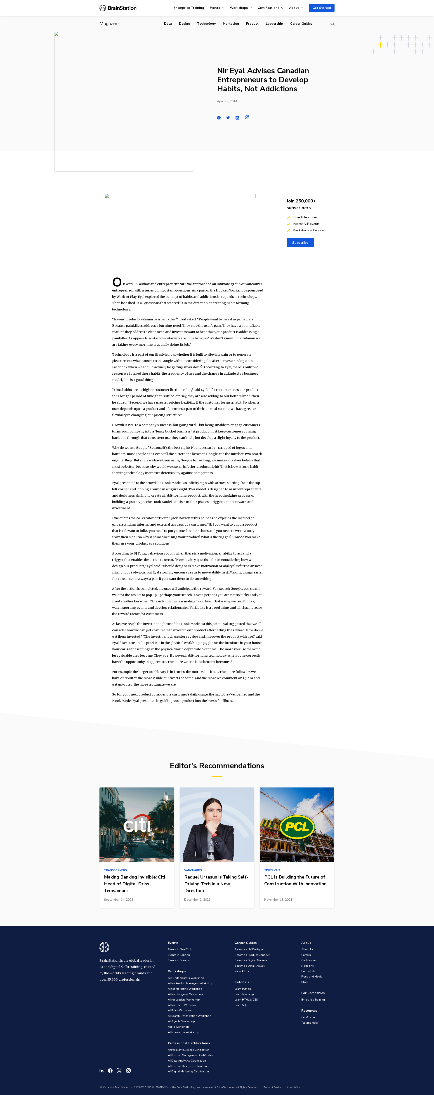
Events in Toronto (179, 960)
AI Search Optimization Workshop (189, 1016)
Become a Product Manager (252, 955)
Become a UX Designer (249, 949)
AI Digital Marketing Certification (188, 1071)
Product (252, 23)
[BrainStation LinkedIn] (101, 1070)
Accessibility (293, 1087)
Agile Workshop (178, 1027)
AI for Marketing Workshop (185, 989)
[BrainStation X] (119, 1070)
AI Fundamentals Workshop (186, 978)
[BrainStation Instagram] (128, 1070)
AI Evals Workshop (180, 1010)
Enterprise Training (189, 8)
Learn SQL (241, 1005)
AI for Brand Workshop (183, 1005)
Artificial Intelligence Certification (189, 1050)
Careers (306, 955)
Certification (308, 1017)
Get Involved (309, 960)
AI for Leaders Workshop (184, 999)
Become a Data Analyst (249, 966)
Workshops (239, 8)
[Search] (332, 24)
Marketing (231, 23)
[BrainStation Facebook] (110, 1070)
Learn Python (243, 989)
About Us (307, 949)
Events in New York (180, 949)
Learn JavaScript (245, 994)
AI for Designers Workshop (185, 994)
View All (240, 971)
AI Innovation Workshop (183, 1032)
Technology (206, 23)
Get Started (322, 8)
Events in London (179, 955)
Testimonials (309, 1023)
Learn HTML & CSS (246, 999)
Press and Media (311, 976)
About (294, 8)
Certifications (268, 8)
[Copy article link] (247, 117)
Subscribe (300, 242)
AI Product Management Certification (191, 1055)
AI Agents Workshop (181, 1021)
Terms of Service (272, 1087)
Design (184, 23)
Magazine (307, 966)
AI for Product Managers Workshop (190, 983)
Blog (304, 982)
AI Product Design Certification (187, 1066)
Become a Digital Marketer (251, 960)
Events (215, 8)
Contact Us (308, 971)
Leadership (274, 23)
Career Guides (301, 23)
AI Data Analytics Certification (187, 1060)
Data (168, 23)
